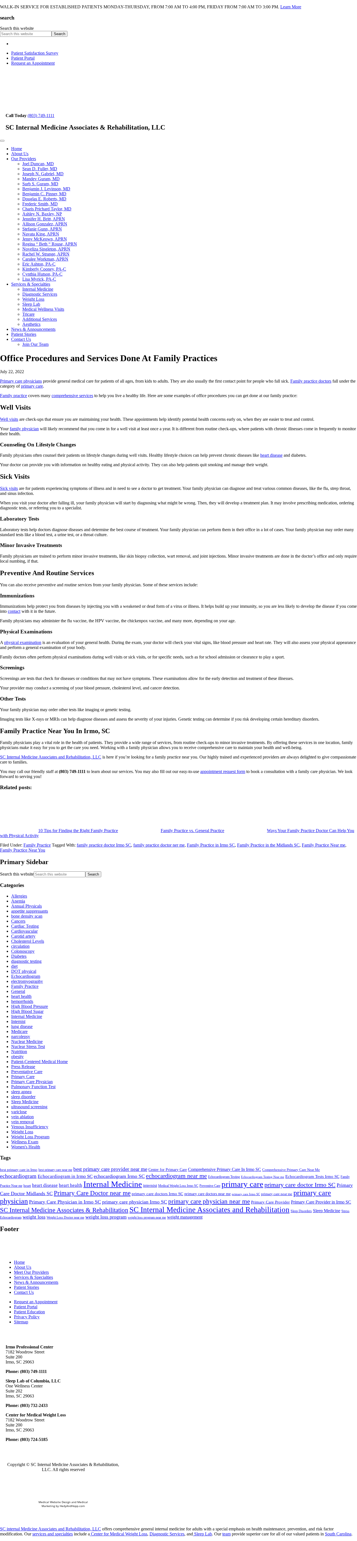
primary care (32, 386)
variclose (19, 1111)
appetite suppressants (29, 911)
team (226, 1534)
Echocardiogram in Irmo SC (65, 1176)
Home (16, 148)
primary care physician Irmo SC (134, 1202)
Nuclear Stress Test (28, 1046)
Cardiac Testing (25, 926)
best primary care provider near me (110, 1169)
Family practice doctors (310, 381)
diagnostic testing (26, 961)
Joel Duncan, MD (38, 163)
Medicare (19, 1031)
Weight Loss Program (30, 1136)
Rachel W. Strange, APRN (45, 254)
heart (27, 1185)
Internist (18, 1021)
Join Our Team (35, 344)
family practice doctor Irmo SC (104, 845)
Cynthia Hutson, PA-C (42, 274)
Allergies (19, 896)
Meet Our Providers (31, 1272)
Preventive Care (209, 1185)
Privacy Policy (27, 1316)
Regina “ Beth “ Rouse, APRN (49, 244)
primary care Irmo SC (246, 1194)
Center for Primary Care (167, 1170)
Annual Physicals (26, 906)
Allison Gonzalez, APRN (44, 224)
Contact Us (21, 339)
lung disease (22, 1026)
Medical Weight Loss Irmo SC (178, 1185)
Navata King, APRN (40, 234)
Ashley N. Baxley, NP (42, 214)
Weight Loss (33, 299)
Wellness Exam (24, 1141)
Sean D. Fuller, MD (39, 168)
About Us (19, 153)
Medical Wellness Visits (43, 309)
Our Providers (23, 158)
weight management (184, 1217)
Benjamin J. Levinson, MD (46, 188)
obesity (17, 1056)
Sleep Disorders (301, 1211)
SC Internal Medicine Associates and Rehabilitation (209, 1209)
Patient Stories (23, 334)
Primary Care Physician (32, 1081)
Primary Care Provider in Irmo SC (321, 1202)
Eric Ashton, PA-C (39, 264)
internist (150, 1185)
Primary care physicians (21, 381)
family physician (24, 428)
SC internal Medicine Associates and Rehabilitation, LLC (50, 1529)
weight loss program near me (147, 1217)
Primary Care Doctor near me (92, 1193)
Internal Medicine (37, 289)
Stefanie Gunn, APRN (42, 229)
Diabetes (18, 956)
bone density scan (26, 916)
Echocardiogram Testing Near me (262, 1176)
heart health (21, 996)
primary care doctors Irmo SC (157, 1194)
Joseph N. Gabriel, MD (43, 173)
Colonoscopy (23, 951)
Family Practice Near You (22, 850)
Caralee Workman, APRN (45, 259)
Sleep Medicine (24, 1101)
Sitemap (21, 1321)
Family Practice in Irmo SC (211, 845)
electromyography (27, 981)
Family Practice (37, 845)
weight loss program (106, 1217)
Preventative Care (26, 1071)
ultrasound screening (29, 1106)
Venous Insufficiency (29, 1126)
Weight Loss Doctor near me (65, 1217)
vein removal (22, 1121)
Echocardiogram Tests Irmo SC (312, 1176)
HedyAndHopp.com (72, 1506)
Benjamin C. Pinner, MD (44, 193)
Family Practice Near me (323, 845)
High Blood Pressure (29, 1006)
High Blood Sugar (27, 1011)
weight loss (34, 1217)
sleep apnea (21, 1091)
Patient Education (29, 1311)
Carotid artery (23, 936)
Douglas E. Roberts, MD (44, 198)
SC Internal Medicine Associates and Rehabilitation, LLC (50, 757)
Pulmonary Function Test (33, 1086)
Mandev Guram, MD (41, 178)
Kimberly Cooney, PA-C (44, 269)
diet (14, 966)
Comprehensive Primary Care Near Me (291, 1170)
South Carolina (338, 1534)
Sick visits (9, 488)
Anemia (18, 901)
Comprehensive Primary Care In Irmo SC (224, 1169)
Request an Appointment (33, 63)
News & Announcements (33, 329)
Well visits (9, 419)
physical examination (22, 642)
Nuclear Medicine (27, 1041)
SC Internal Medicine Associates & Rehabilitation (64, 1210)
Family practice (13, 395)
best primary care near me (55, 1169)
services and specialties (52, 1534)
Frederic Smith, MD (40, 203)
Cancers (18, 921)
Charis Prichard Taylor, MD (46, 208)
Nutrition (19, 1051)
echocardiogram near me (176, 1175)
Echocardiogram (25, 976)
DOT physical (23, 971)
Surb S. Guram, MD (40, 183)
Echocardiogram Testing (224, 1176)
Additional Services (39, 319)
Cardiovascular (24, 931)
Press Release (23, 1066)
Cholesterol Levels (27, 941)
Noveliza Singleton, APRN (46, 249)
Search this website (17, 28)
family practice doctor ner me (159, 845)
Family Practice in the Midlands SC (268, 845)
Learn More (290, 6)
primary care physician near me (209, 1201)
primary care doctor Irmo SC (300, 1184)
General (18, 991)
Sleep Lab (31, 304)
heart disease (271, 455)
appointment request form (222, 771)
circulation (20, 946)
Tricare (28, 314)
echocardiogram (18, 1176)
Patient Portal (23, 58)
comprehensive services (72, 395)
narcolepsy (20, 1036)
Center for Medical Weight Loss (118, 1534)
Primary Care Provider (270, 1202)
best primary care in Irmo (18, 1170)
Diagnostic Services (39, 294)
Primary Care (23, 1076)
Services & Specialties (30, 284)
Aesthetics (31, 324)
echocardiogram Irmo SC (119, 1176)
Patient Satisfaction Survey (34, 53)
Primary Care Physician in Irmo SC (65, 1202)
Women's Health (25, 1146)
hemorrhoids (22, 1001)
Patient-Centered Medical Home (39, 1061)
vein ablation (22, 1116)
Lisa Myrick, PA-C (39, 279)
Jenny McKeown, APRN (44, 239)
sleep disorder (23, 1096)
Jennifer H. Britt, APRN (43, 219)
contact (14, 611)
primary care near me (276, 1194)
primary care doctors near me (207, 1194)
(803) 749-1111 (41, 115)
